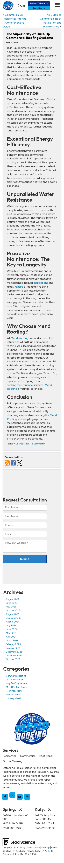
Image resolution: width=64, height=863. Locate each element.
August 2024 (13, 621)
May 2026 (11, 606)
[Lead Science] (19, 842)
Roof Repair (46, 756)
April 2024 (11, 636)
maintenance (25, 385)
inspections (41, 282)
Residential (9, 756)
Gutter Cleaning (12, 761)
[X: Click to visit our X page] (12, 795)
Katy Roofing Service (16, 683)
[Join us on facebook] (13, 463)
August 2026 (12, 599)
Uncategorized (22, 444)
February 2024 (13, 644)
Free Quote (39, 8)
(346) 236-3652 (45, 828)
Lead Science (33, 847)
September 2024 (14, 618)
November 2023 (14, 655)
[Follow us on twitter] (19, 463)
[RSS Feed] (7, 463)
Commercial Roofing (16, 676)
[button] (21, 5)
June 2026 (11, 603)
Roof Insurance (13, 694)
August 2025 (12, 614)
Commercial (27, 756)
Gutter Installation (15, 679)
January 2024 (13, 648)
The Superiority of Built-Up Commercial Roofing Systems (29, 36)
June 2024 (11, 629)
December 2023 (14, 651)
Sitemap (45, 847)
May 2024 (11, 633)
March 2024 (12, 640)
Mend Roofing (19, 338)
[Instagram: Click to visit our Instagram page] (27, 797)
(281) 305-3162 (12, 828)
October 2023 (13, 659)
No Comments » (38, 444)
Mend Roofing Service (17, 687)
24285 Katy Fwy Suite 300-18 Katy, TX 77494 (45, 819)
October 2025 (13, 610)
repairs (19, 286)
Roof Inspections (14, 691)
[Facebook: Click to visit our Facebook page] (5, 797)
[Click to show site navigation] (57, 5)
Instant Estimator (39, 3)
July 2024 (11, 625)
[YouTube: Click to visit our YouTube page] (19, 797)
